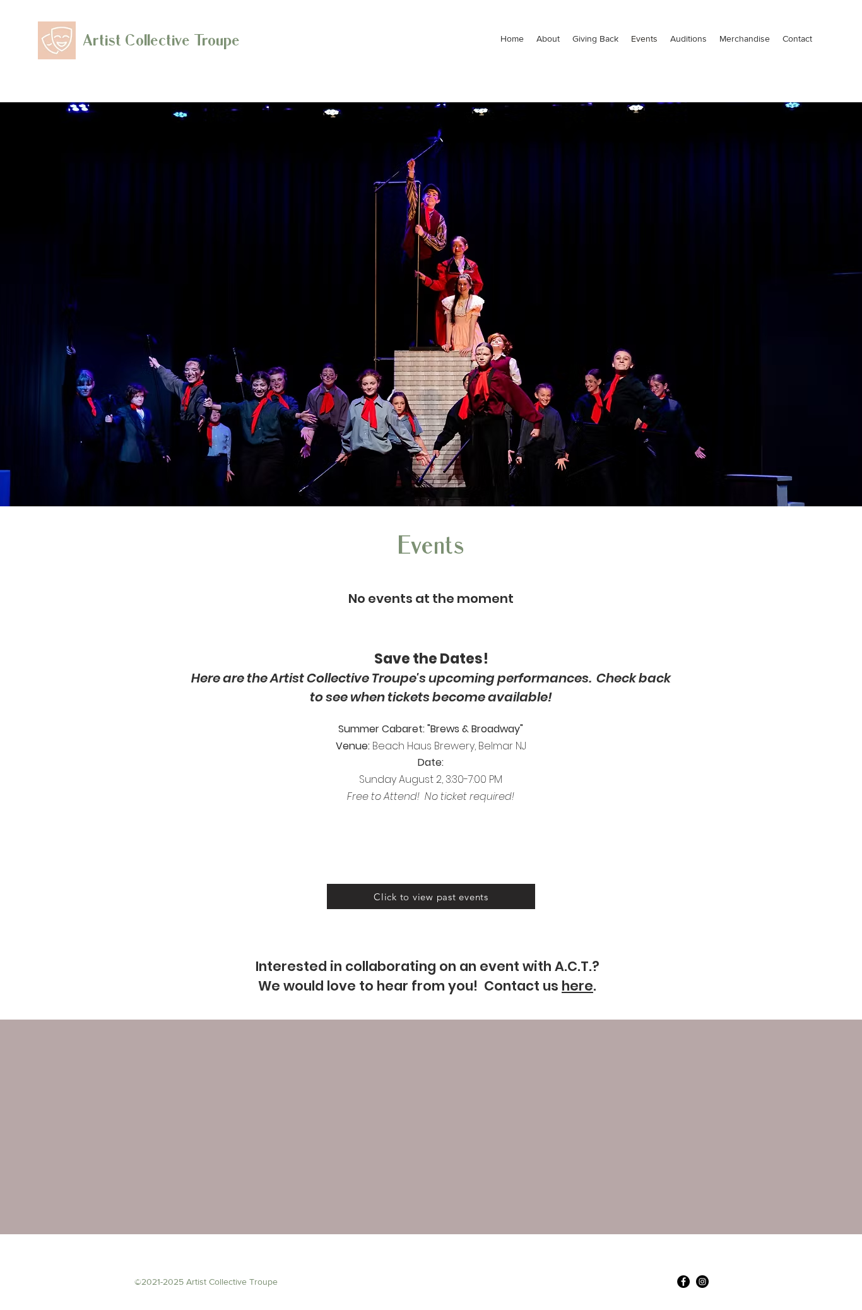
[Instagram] (702, 1281)
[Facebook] (683, 1281)
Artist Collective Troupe (161, 41)
